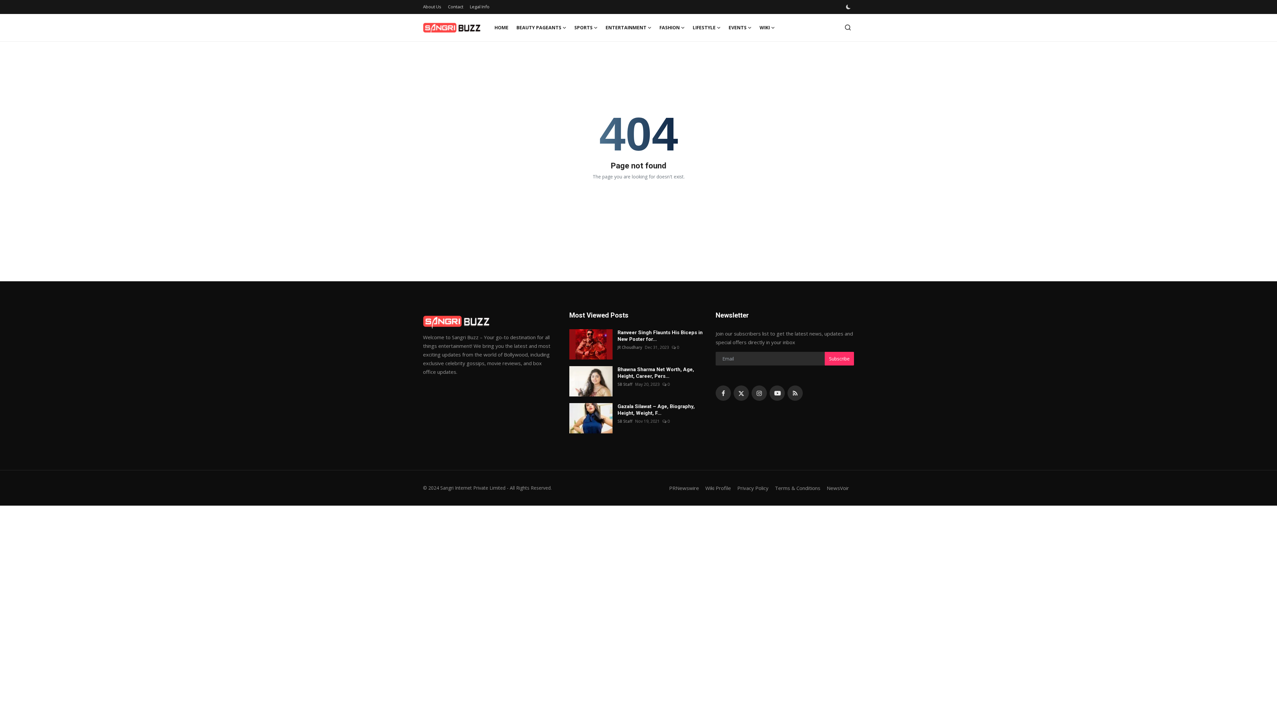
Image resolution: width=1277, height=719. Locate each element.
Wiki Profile (718, 488)
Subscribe (839, 359)
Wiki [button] (765, 27)
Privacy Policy (753, 488)
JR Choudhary (630, 347)
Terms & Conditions (797, 488)
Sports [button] (583, 27)
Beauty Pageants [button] (538, 27)
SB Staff (625, 384)
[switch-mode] (848, 7)
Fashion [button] (669, 27)
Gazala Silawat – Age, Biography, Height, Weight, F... (656, 409)
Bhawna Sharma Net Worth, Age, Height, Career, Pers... (656, 372)
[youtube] (777, 393)
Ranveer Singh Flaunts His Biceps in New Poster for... (660, 336)
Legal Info (480, 7)
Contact (455, 7)
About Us (432, 7)
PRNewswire (684, 488)
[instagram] (759, 393)
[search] (848, 27)
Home (501, 27)
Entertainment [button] (626, 27)
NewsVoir (838, 488)
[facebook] (723, 393)
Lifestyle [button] (704, 27)
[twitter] (741, 393)
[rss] (795, 393)
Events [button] (738, 27)
